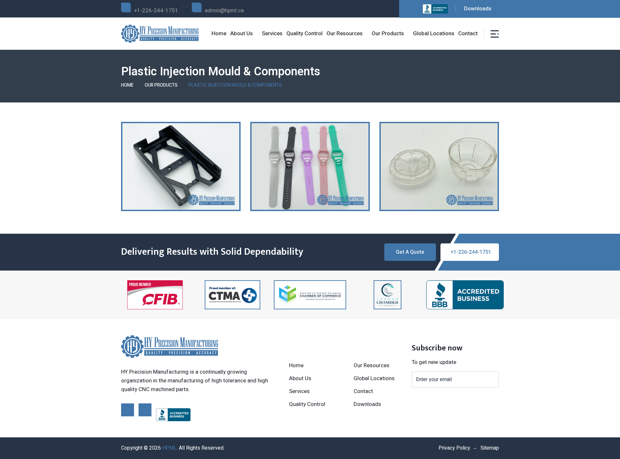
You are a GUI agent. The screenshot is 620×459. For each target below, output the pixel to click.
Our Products (388, 33)
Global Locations (433, 33)
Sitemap (489, 448)
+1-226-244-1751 (156, 10)
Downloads (477, 9)
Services (272, 33)
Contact (468, 33)
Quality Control (304, 33)
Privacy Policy (454, 448)
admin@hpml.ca (224, 10)
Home (219, 33)
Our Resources (344, 33)
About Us (241, 33)
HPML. (170, 448)
